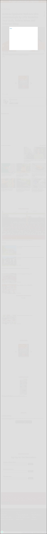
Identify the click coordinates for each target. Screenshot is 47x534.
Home (11, 28)
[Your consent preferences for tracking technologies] (2, 532)
